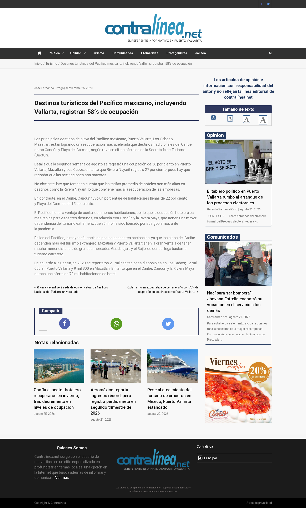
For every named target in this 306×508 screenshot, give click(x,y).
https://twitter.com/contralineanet (268, 4)
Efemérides (149, 53)
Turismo (98, 53)
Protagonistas (177, 53)
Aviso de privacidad (259, 502)
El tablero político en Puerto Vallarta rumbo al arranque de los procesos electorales (235, 197)
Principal (210, 458)
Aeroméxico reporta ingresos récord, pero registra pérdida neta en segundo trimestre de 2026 (113, 401)
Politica (54, 53)
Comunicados (122, 53)
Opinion (76, 53)
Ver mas (62, 477)
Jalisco (200, 53)
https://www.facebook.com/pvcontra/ (261, 4)
